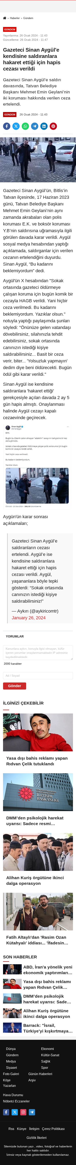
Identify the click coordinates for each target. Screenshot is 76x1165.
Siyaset (11, 1067)
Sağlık (45, 1061)
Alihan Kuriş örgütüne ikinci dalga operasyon (35, 880)
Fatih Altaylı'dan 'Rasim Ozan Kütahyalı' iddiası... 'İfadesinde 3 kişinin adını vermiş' (37, 940)
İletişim (34, 1129)
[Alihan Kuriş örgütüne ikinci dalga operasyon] (38, 852)
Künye (21, 1129)
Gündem (28, 18)
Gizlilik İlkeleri (37, 1137)
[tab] (14, 636)
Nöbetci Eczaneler (16, 1101)
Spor (44, 1067)
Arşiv (32, 1080)
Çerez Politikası (53, 1129)
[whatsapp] (25, 126)
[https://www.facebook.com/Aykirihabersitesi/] (6, 1112)
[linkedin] (44, 126)
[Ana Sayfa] (4, 18)
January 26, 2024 (29, 617)
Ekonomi (47, 1049)
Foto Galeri (11, 1074)
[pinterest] (53, 126)
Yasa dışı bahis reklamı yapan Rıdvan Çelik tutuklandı (37, 761)
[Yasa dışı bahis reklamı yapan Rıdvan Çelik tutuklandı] (38, 732)
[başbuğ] (32, 1112)
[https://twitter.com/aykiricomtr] (15, 1112)
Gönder (14, 686)
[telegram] (34, 126)
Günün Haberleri (40, 1074)
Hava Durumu (13, 1095)
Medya (11, 1061)
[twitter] (16, 126)
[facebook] (6, 126)
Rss (11, 1129)
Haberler (15, 18)
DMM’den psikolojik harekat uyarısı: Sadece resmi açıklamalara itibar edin (34, 821)
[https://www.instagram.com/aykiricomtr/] (23, 1112)
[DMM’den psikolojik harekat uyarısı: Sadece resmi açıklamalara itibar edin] (38, 792)
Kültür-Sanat (50, 1055)
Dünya (11, 1049)
